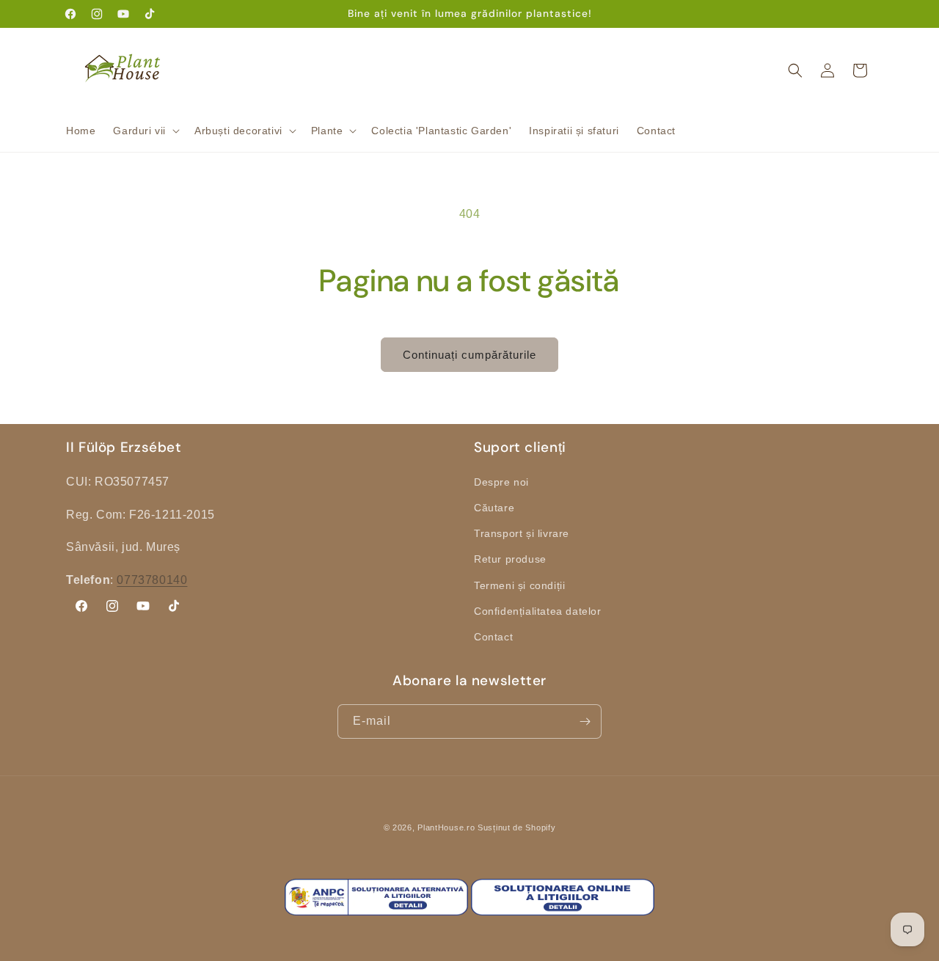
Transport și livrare (521, 533)
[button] (145, 130)
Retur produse (510, 559)
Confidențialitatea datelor (538, 610)
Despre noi (501, 481)
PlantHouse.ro (446, 827)
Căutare (494, 507)
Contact (493, 636)
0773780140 (152, 580)
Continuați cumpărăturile (469, 354)
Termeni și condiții (519, 585)
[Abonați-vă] (585, 721)
